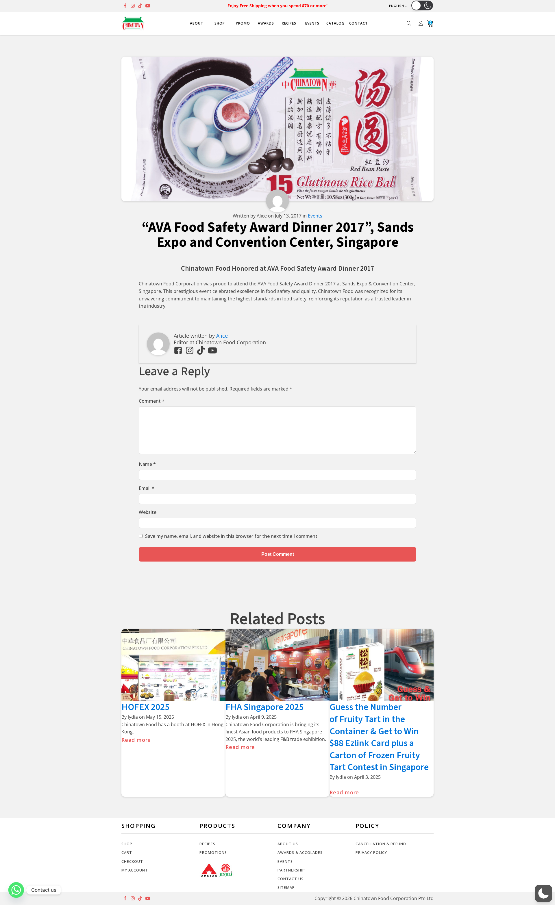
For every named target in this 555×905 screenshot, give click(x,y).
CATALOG (335, 23)
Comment (151, 401)
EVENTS (312, 23)
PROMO (243, 23)
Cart (126, 852)
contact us (291, 878)
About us (288, 843)
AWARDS (266, 23)
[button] (422, 5)
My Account (134, 870)
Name (147, 464)
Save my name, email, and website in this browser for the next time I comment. (232, 536)
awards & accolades (300, 852)
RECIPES (289, 23)
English (396, 6)
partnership (291, 870)
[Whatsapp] (16, 890)
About (196, 23)
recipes (207, 843)
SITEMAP (286, 887)
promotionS (213, 852)
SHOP (219, 23)
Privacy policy (371, 852)
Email (146, 488)
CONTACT (358, 23)
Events (315, 216)
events (285, 861)
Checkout (132, 861)
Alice (222, 335)
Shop (126, 843)
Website (147, 512)
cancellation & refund (381, 843)
